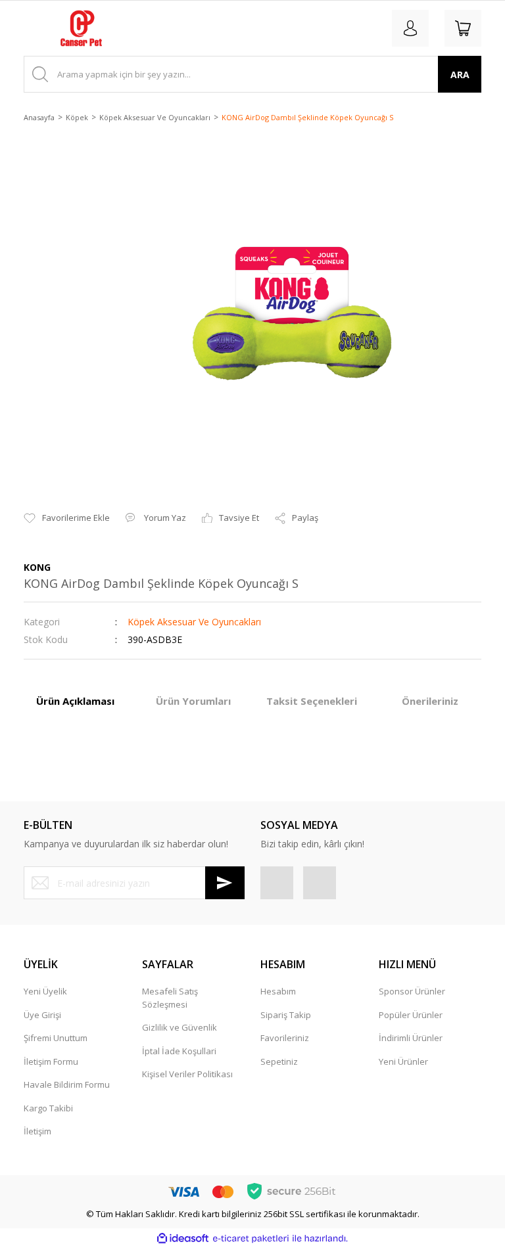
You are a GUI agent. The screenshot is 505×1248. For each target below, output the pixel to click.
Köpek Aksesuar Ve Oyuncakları (194, 621)
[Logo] (81, 28)
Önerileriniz (430, 700)
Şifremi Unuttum (55, 1038)
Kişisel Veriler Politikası (187, 1074)
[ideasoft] (182, 1238)
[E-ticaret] (250, 1238)
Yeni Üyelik (45, 991)
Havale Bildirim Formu (67, 1084)
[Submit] (225, 882)
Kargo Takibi (48, 1108)
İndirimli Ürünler (411, 1038)
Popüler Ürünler (411, 1015)
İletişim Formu (51, 1061)
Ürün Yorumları (193, 700)
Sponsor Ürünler (412, 991)
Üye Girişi (42, 1015)
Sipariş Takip (285, 1015)
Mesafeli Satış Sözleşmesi (170, 997)
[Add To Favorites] (67, 518)
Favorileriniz (284, 1038)
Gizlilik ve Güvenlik (179, 1027)
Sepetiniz (279, 1061)
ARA (459, 74)
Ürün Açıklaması (75, 700)
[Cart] (463, 28)
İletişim (37, 1131)
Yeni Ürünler (403, 1061)
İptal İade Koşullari (179, 1051)
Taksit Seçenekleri (311, 700)
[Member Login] (410, 28)
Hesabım (278, 991)
